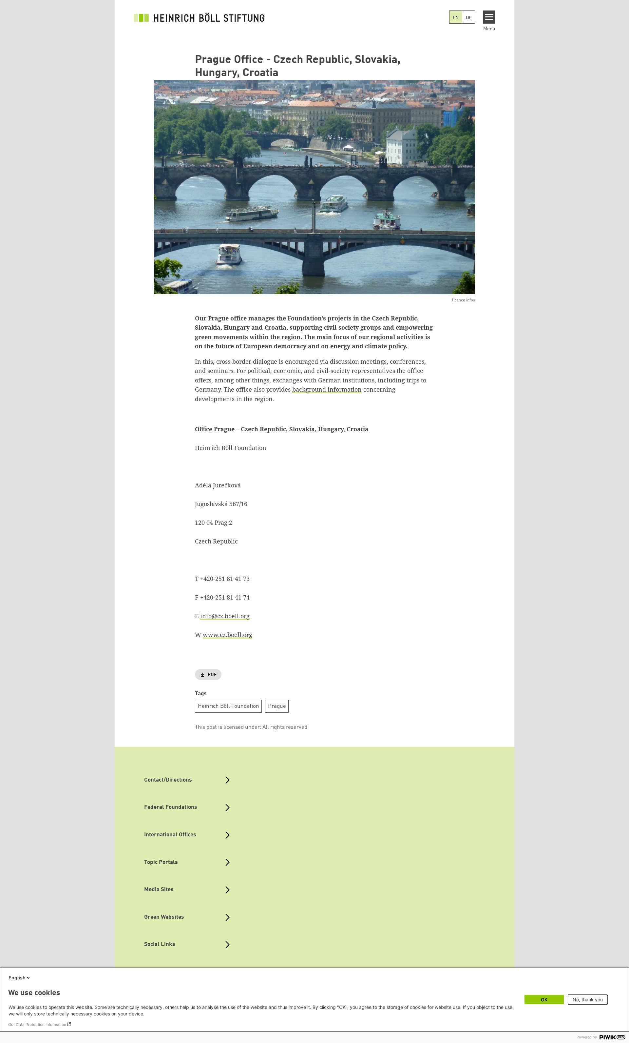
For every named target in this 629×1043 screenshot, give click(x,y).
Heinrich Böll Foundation (228, 706)
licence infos (463, 300)
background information (327, 389)
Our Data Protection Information (37, 1024)
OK (544, 999)
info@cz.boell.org (225, 616)
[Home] (199, 17)
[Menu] (489, 17)
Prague (277, 706)
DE (468, 17)
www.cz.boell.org (227, 635)
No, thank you (588, 999)
